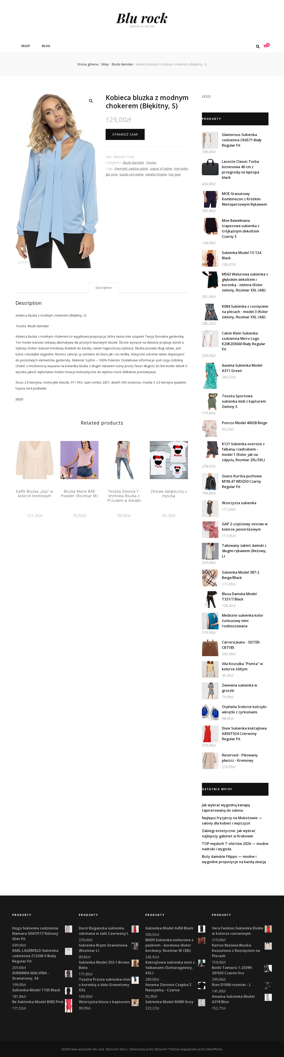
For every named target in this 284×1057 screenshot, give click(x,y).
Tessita (151, 162)
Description (103, 287)
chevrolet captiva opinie (131, 168)
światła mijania (156, 174)
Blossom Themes (167, 1049)
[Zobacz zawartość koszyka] (265, 46)
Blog (46, 46)
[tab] (104, 287)
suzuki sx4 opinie (131, 174)
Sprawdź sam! (125, 134)
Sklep (25, 46)
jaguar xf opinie (161, 168)
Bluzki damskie (133, 162)
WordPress (214, 1049)
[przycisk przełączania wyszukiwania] (258, 47)
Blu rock (142, 17)
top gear (175, 174)
